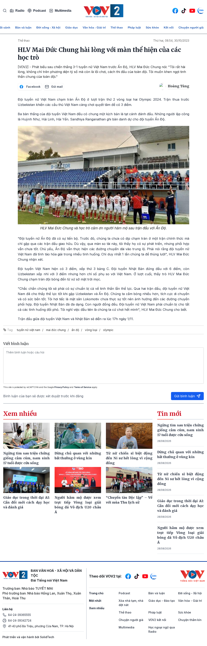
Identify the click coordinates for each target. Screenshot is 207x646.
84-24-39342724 (19, 620)
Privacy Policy (61, 387)
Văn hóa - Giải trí (94, 27)
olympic (108, 330)
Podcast (39, 10)
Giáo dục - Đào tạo (161, 600)
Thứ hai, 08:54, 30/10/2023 (171, 40)
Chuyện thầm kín (190, 620)
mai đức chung (56, 330)
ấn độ (75, 330)
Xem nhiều (96, 608)
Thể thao (117, 27)
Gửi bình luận (184, 396)
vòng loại (91, 330)
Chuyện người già (191, 27)
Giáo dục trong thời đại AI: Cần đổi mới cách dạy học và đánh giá (180, 506)
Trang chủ (96, 593)
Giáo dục (71, 27)
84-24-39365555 (19, 614)
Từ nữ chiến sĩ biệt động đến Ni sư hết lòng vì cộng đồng (180, 479)
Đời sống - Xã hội (48, 27)
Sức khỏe (152, 27)
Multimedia (63, 10)
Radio (19, 10)
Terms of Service (82, 387)
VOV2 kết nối (157, 620)
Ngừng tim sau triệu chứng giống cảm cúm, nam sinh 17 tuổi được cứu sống (180, 430)
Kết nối (169, 27)
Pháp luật (134, 27)
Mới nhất (95, 600)
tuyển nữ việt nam (28, 330)
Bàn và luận (23, 27)
